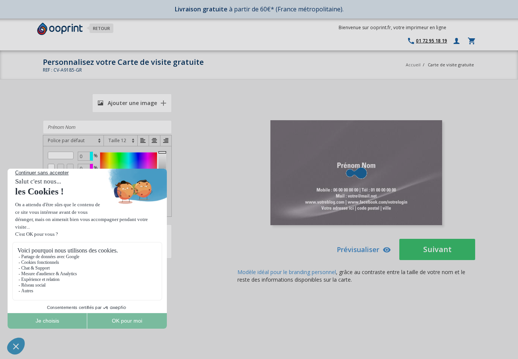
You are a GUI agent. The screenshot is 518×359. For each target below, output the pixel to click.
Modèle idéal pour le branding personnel (286, 272)
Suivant (437, 249)
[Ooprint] (60, 29)
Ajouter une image (131, 103)
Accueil (413, 64)
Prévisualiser (358, 249)
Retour (101, 28)
